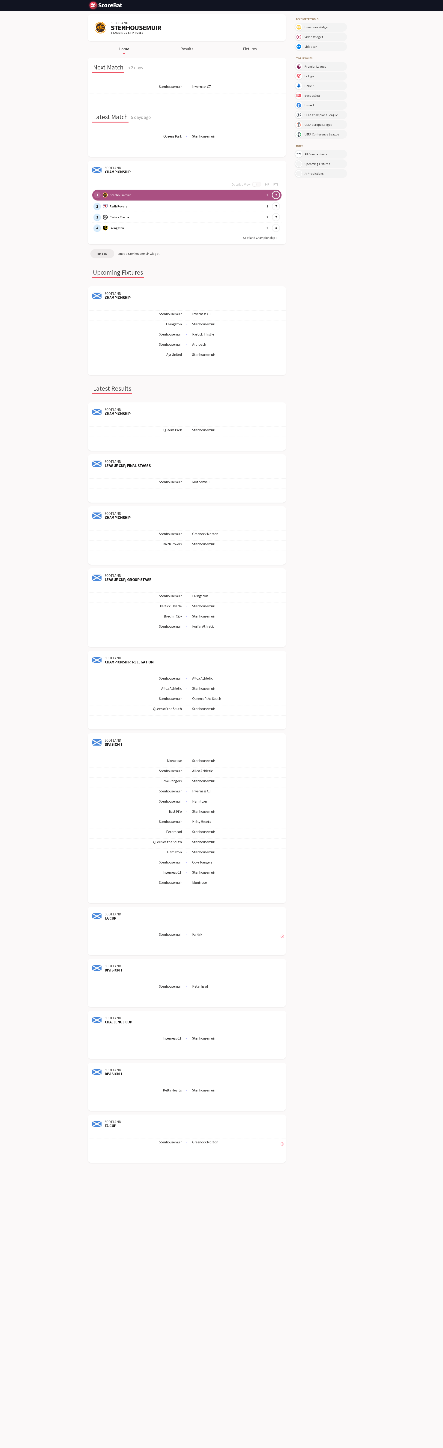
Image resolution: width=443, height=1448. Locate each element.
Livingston (117, 228)
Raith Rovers (118, 206)
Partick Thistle (119, 217)
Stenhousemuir (120, 195)
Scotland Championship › (260, 238)
